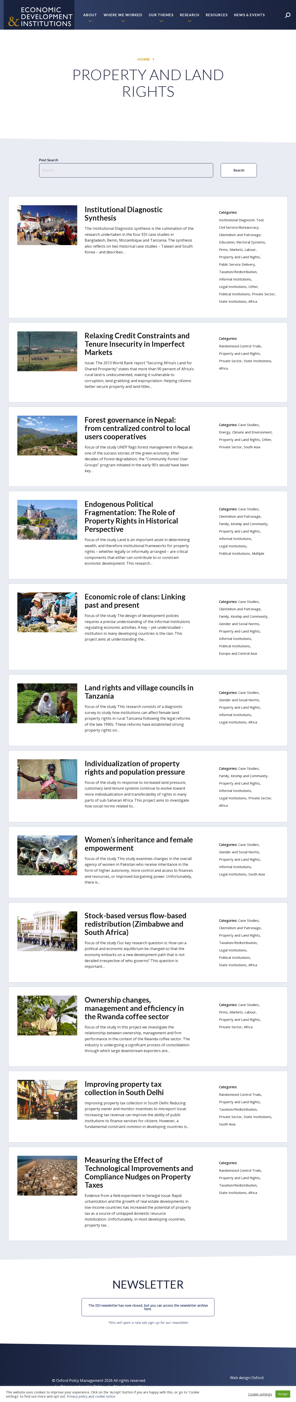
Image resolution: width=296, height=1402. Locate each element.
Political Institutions (234, 294)
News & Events (249, 15)
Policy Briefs (251, 44)
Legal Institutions (233, 286)
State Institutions (233, 301)
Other (253, 286)
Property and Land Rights (239, 257)
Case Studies (248, 424)
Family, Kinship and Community (243, 523)
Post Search (48, 160)
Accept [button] (282, 1394)
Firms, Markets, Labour (237, 249)
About (90, 15)
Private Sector (263, 294)
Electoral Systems (250, 242)
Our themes (161, 15)
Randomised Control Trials (240, 346)
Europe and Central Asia (238, 653)
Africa (252, 301)
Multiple (258, 553)
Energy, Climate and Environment (245, 432)
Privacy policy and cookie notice (91, 1396)
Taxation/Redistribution (238, 271)
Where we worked (123, 15)
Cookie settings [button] (260, 1394)
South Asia (252, 447)
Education (226, 242)
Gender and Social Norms (239, 623)
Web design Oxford (246, 1377)
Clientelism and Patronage (240, 234)
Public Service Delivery (237, 264)
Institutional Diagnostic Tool (241, 220)
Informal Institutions (235, 279)
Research (189, 15)
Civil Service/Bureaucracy (239, 227)
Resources (217, 15)
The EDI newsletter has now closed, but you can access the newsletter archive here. (148, 1307)
